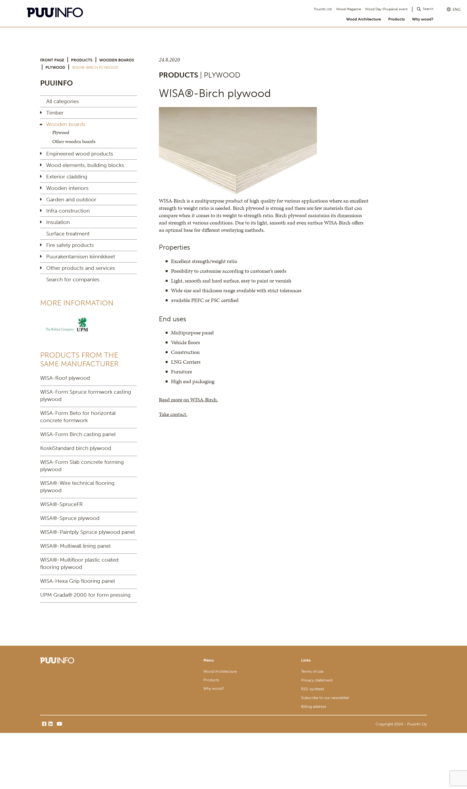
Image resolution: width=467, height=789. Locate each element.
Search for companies (72, 279)
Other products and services (80, 268)
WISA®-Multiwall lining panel (75, 546)
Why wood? (422, 19)
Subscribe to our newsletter (325, 697)
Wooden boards (116, 60)
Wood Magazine (348, 9)
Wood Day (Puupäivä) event (386, 9)
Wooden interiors (67, 188)
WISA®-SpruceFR (61, 504)
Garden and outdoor (71, 199)
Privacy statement (316, 680)
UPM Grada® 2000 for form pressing (85, 595)
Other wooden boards (73, 141)
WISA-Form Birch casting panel (78, 434)
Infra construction (68, 210)
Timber (54, 112)
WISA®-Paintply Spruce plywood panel (87, 532)
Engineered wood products (79, 153)
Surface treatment (68, 233)
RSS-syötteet (312, 689)
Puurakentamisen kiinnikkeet (80, 256)
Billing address (313, 706)
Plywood (55, 67)
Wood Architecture (363, 19)
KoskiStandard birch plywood (75, 448)
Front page (52, 60)
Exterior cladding (66, 176)
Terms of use (312, 671)
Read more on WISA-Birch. (188, 399)
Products (396, 19)
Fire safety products (70, 245)
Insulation (58, 222)
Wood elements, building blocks (85, 165)
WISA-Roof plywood (65, 378)
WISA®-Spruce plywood (69, 518)
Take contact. (173, 414)
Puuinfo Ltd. (323, 9)
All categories (62, 101)
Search (428, 9)
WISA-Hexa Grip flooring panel (77, 581)
